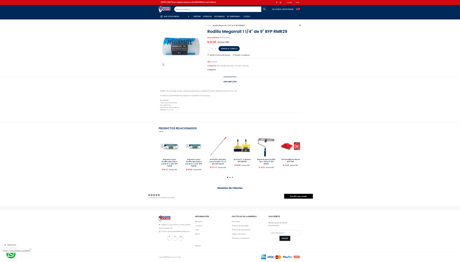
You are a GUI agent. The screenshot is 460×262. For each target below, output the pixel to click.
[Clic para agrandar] (163, 65)
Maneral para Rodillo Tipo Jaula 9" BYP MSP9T (266, 161)
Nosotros (198, 221)
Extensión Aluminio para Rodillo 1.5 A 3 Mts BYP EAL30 (218, 161)
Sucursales (236, 221)
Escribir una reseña (298, 196)
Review (198, 246)
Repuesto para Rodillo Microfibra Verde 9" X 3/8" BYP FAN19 (169, 162)
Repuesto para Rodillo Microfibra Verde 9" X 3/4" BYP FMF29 (193, 162)
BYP (218, 66)
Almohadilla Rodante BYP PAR (290, 160)
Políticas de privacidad (240, 226)
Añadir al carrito (229, 49)
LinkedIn (180, 238)
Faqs (197, 230)
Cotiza (289, 2)
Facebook (277, 2)
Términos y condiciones (240, 238)
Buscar (264, 9)
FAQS (297, 2)
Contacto (198, 226)
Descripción (230, 81)
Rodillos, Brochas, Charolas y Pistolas (235, 66)
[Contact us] (11, 253)
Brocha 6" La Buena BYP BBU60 (242, 160)
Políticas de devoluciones (241, 230)
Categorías (211, 66)
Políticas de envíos (239, 234)
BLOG (197, 234)
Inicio (209, 25)
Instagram (281, 2)
